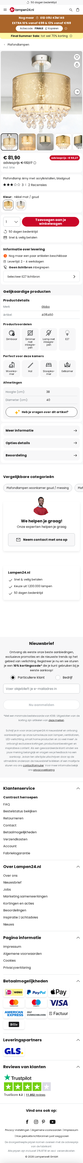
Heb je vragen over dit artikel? (45, 412)
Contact (10, 825)
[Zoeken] (71, 10)
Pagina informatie (22, 937)
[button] (9, 142)
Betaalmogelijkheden (20, 832)
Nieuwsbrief (12, 882)
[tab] (41, 821)
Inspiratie (10, 917)
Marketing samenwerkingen (25, 896)
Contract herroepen (20, 797)
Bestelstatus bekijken (20, 811)
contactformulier (33, 765)
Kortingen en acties (18, 903)
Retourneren (13, 818)
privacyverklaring (44, 770)
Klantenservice (19, 788)
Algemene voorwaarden (22, 953)
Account (10, 846)
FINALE (39, 28)
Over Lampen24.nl (22, 866)
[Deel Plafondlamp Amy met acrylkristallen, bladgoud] (77, 65)
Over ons (10, 875)
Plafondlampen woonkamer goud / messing (38, 488)
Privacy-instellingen (17, 1130)
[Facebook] (29, 1121)
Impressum (12, 946)
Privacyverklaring (17, 967)
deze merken (56, 720)
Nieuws (8, 924)
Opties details (18, 443)
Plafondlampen (18, 45)
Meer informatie (19, 430)
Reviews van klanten (24, 1067)
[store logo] (24, 10)
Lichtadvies (29, 917)
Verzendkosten (15, 839)
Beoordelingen (14, 910)
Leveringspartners (22, 1040)
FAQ (6, 804)
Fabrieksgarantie (16, 853)
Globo (46, 307)
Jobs (7, 889)
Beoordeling (16, 455)
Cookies (9, 960)
